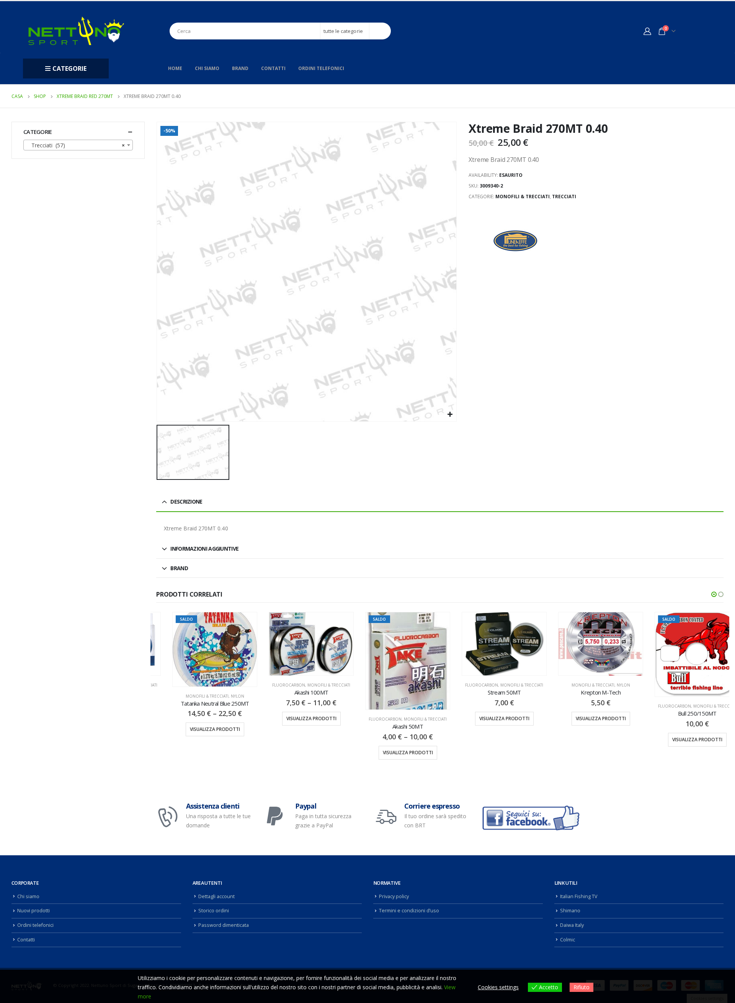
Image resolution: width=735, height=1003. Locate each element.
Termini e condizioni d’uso (409, 910)
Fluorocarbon (272, 685)
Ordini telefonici (321, 68)
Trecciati (564, 196)
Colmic (567, 939)
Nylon (221, 696)
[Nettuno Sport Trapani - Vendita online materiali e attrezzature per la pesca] (76, 30)
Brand (240, 68)
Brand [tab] (179, 568)
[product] (295, 643)
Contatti (273, 68)
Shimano (570, 910)
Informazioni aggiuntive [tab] (204, 548)
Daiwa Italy (572, 925)
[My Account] (647, 31)
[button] (713, 594)
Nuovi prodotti (33, 910)
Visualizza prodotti (199, 729)
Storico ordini (213, 910)
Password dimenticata (223, 925)
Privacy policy (394, 896)
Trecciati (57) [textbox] (76, 145)
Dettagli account (216, 896)
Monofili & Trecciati (522, 196)
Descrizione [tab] (186, 501)
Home (175, 68)
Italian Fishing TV (579, 896)
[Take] (516, 240)
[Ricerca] (380, 31)
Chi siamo (207, 68)
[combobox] (78, 145)
